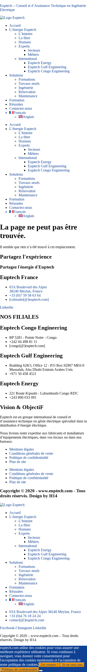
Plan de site (17, 462)
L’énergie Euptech (22, 30)
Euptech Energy (40, 63)
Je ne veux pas (72, 664)
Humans (25, 42)
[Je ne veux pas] (41, 670)
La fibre (24, 38)
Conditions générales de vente (31, 453)
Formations (27, 79)
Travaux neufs (29, 83)
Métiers (33, 54)
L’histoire (25, 34)
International (28, 59)
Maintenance (28, 96)
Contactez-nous (20, 108)
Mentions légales (21, 449)
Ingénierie (26, 88)
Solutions (16, 75)
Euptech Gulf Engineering (47, 67)
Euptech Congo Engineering (49, 71)
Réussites (16, 104)
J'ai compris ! (49, 664)
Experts (24, 46)
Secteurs (34, 50)
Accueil (15, 25)
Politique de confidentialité (28, 458)
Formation (16, 100)
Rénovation (27, 92)
